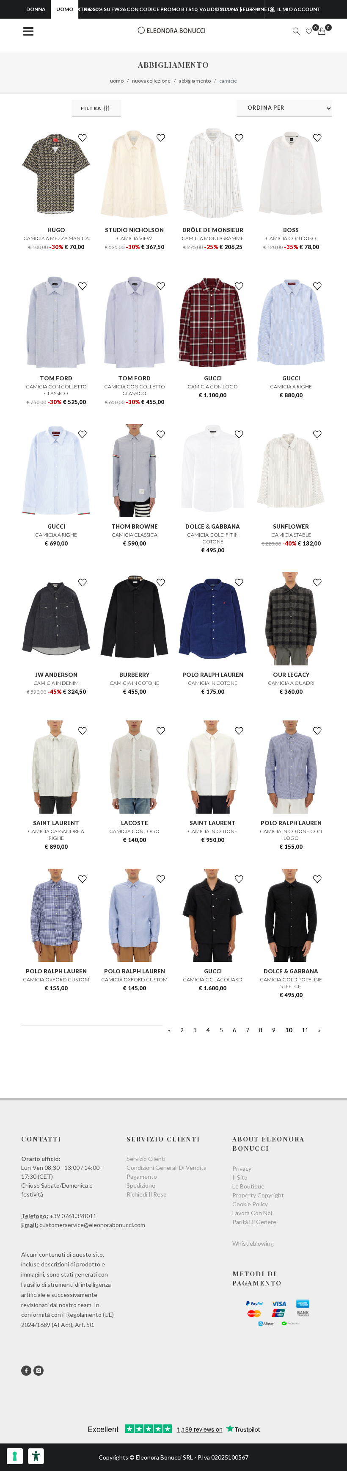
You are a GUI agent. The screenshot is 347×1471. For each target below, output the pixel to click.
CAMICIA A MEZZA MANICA (56, 238)
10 (288, 1029)
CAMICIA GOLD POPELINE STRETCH (291, 982)
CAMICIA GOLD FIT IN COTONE (213, 538)
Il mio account (298, 9)
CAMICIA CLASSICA (134, 535)
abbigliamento (195, 81)
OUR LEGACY (291, 674)
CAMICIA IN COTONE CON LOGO (291, 834)
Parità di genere (254, 1221)
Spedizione (141, 1185)
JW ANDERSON (56, 674)
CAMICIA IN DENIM (56, 683)
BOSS (291, 230)
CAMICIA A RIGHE (291, 386)
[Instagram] (38, 1371)
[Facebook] (26, 1371)
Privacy (241, 1168)
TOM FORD (56, 378)
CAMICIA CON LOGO (291, 238)
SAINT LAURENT (56, 823)
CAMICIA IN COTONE (134, 683)
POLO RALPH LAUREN (212, 674)
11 (305, 1029)
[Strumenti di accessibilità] (36, 1456)
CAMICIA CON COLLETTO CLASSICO (56, 389)
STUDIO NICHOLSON (134, 230)
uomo (117, 81)
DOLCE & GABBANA (212, 526)
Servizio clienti (146, 1158)
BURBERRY (134, 674)
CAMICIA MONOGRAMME (213, 238)
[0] (321, 31)
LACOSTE (134, 823)
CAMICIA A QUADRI (291, 683)
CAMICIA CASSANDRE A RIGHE (56, 834)
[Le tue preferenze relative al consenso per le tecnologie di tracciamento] (15, 1456)
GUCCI (213, 378)
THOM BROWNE (134, 526)
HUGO (56, 230)
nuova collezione (151, 81)
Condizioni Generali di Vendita (167, 1167)
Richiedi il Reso (147, 1194)
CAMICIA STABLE (291, 535)
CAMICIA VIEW (134, 238)
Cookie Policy (250, 1204)
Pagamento (142, 1176)
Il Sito (240, 1177)
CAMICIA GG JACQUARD (212, 979)
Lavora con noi (252, 1212)
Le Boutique (248, 1186)
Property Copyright (258, 1195)
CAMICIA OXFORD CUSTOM (56, 979)
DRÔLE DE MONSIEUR (212, 230)
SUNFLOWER (291, 526)
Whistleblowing (253, 1243)
